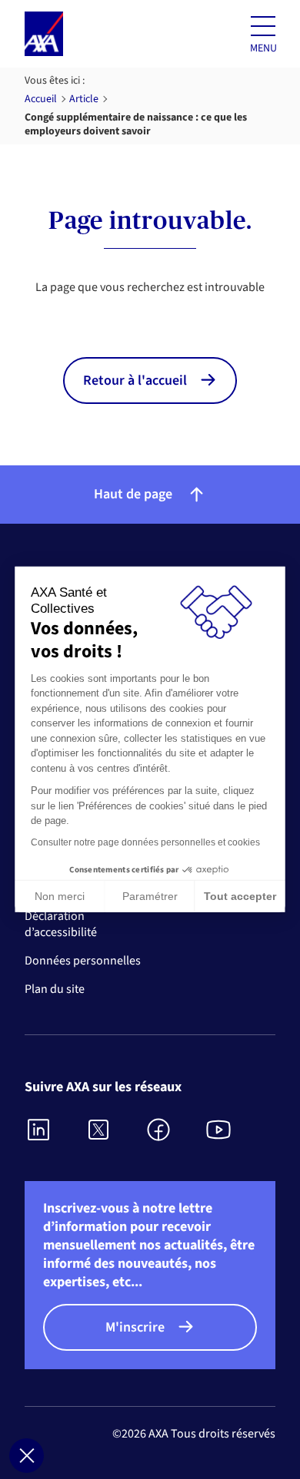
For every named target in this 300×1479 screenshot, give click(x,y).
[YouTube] (219, 1129)
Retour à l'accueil (135, 380)
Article (83, 99)
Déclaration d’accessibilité (61, 924)
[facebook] (159, 1129)
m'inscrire (135, 1327)
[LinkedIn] (39, 1129)
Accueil (41, 99)
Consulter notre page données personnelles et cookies (145, 842)
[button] (26, 1455)
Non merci (60, 896)
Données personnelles (83, 961)
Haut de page (133, 494)
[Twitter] (99, 1129)
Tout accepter (240, 896)
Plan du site (55, 989)
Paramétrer (150, 896)
